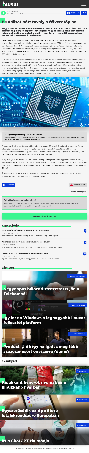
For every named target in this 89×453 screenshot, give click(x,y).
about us (71, 448)
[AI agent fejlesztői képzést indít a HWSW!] (44, 140)
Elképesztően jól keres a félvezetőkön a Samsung (25, 230)
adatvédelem (63, 448)
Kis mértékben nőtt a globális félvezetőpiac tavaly (26, 242)
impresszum (20, 448)
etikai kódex (38, 448)
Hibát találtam (79, 184)
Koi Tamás (15, 12)
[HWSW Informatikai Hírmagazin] (10, 3)
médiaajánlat (29, 448)
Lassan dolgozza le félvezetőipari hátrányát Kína (25, 253)
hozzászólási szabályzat (50, 448)
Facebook (75, 13)
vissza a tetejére (78, 192)
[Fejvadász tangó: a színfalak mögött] (44, 203)
